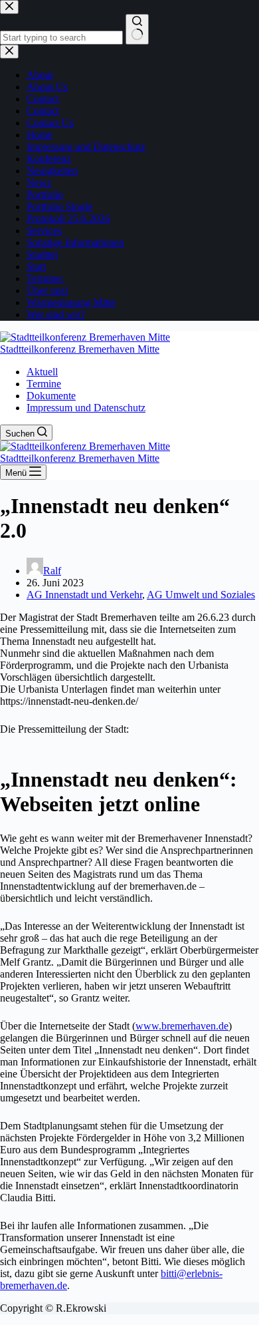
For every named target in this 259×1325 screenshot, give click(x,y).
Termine (44, 383)
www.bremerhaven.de (181, 1026)
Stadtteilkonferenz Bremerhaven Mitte (79, 349)
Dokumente (51, 395)
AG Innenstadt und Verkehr (84, 594)
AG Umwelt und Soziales (201, 594)
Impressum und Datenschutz (86, 407)
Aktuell (42, 371)
